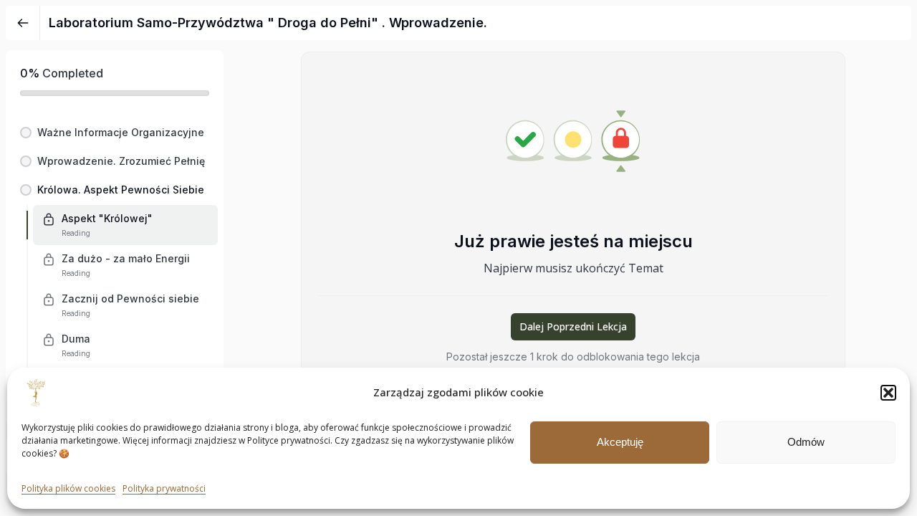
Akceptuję (620, 442)
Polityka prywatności (164, 488)
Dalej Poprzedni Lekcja (573, 326)
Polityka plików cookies (68, 488)
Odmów (806, 442)
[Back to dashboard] (23, 23)
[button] (888, 393)
